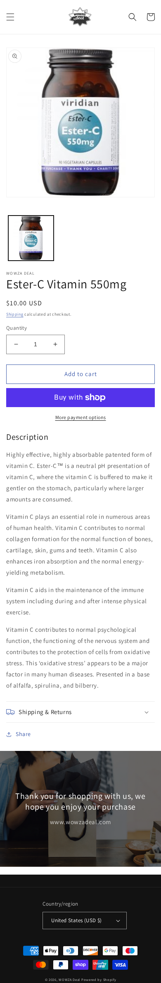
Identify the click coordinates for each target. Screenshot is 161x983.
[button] (10, 17)
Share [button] (23, 734)
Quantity (16, 327)
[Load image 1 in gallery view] (31, 238)
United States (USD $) (76, 920)
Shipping (15, 314)
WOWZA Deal (69, 979)
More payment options (80, 417)
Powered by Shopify (98, 979)
